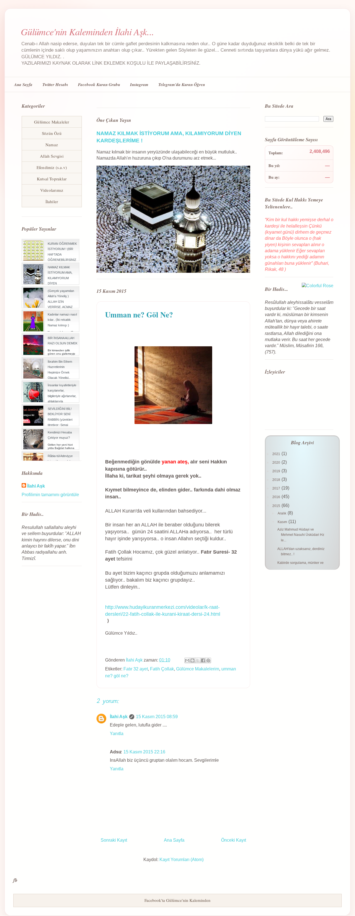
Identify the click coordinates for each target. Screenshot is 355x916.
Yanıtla (116, 733)
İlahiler (51, 201)
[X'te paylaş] (198, 660)
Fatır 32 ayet (135, 669)
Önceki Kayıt (233, 840)
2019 (276, 471)
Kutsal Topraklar (52, 178)
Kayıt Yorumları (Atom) (181, 859)
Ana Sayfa (23, 84)
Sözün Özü (52, 133)
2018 (276, 480)
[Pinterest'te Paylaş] (208, 660)
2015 (276, 506)
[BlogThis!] (192, 660)
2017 (276, 488)
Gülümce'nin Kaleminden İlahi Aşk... (87, 31)
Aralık (282, 513)
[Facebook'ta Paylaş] (203, 660)
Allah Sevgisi (52, 156)
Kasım (283, 522)
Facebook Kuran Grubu (99, 84)
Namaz (51, 144)
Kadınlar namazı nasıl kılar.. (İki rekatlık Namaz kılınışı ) (62, 320)
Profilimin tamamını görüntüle (50, 494)
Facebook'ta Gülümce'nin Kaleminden (177, 900)
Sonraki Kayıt (114, 840)
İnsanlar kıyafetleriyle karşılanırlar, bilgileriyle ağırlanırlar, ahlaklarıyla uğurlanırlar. (62, 395)
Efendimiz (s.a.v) (52, 167)
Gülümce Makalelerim (197, 669)
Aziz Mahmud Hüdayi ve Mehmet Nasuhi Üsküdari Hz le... (300, 535)
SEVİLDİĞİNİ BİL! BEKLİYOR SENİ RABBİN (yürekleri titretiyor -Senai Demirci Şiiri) (60, 419)
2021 (276, 454)
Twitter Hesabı (55, 84)
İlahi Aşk (119, 716)
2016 (276, 497)
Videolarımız (51, 190)
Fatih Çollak (162, 669)
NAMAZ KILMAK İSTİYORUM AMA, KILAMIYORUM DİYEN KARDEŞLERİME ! (60, 278)
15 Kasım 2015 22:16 (144, 752)
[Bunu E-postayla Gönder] (187, 660)
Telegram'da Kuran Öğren (181, 84)
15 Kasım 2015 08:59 (157, 716)
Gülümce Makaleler (51, 122)
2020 (276, 463)
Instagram (139, 84)
